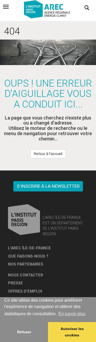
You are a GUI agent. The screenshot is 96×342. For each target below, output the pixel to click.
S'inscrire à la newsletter (48, 186)
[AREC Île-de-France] (48, 10)
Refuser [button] (24, 332)
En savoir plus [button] (71, 313)
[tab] (6, 6)
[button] (87, 8)
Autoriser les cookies (72, 332)
